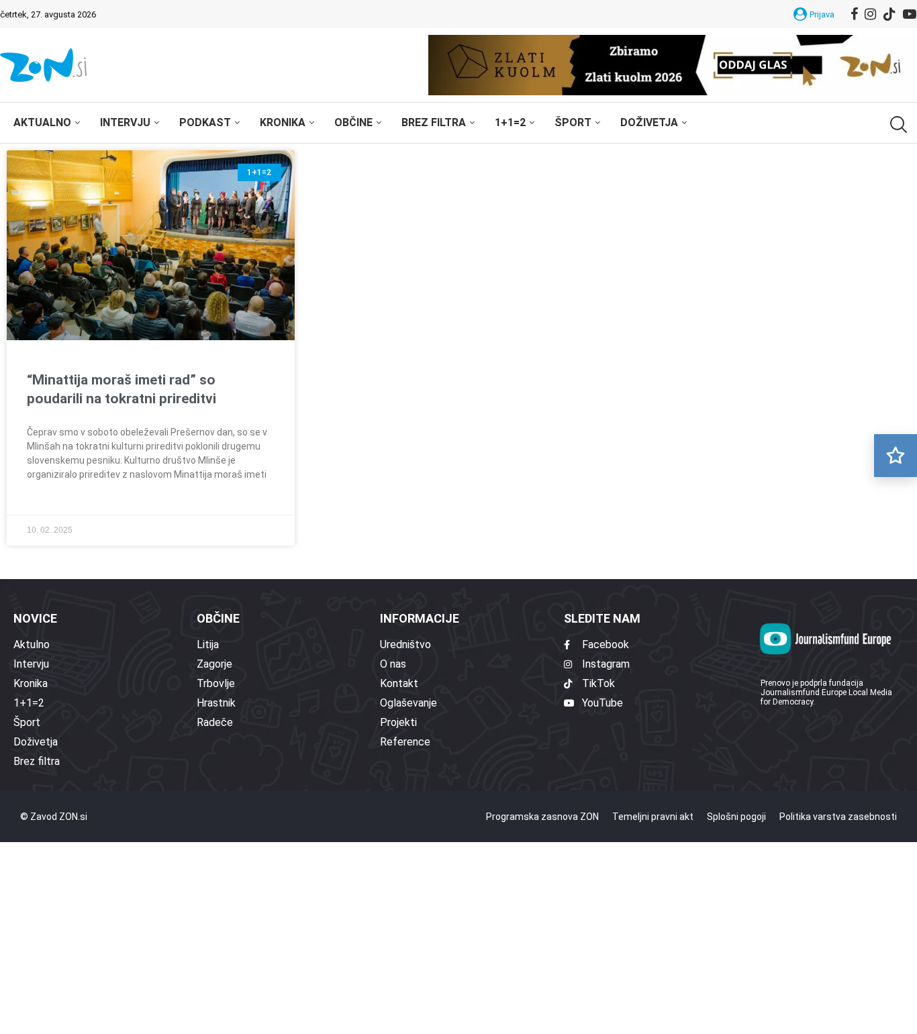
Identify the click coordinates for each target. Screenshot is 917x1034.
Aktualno (42, 122)
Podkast (205, 122)
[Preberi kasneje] (895, 455)
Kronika (282, 122)
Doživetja (649, 122)
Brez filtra (433, 122)
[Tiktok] (889, 14)
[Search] (897, 124)
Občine (353, 122)
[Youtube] (909, 14)
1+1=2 (510, 122)
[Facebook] (854, 14)
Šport (572, 122)
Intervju (125, 122)
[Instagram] (870, 14)
